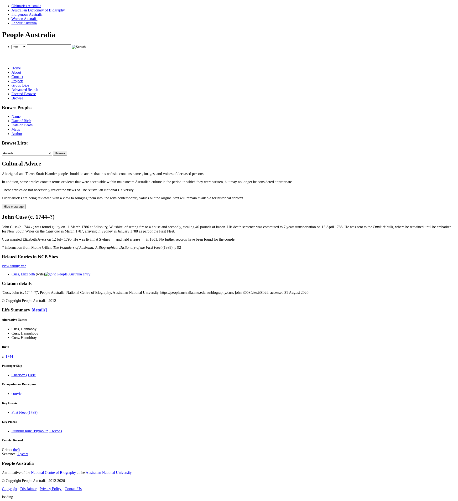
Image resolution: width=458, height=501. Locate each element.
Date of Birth (21, 121)
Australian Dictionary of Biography (38, 10)
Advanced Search (24, 90)
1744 (9, 356)
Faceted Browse (23, 94)
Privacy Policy (51, 489)
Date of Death (22, 125)
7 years (22, 454)
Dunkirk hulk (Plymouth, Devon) (36, 431)
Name (16, 116)
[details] (39, 309)
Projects (17, 81)
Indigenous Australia (26, 14)
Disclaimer (28, 489)
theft (16, 450)
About (16, 72)
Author (16, 134)
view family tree (14, 266)
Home (16, 68)
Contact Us (73, 489)
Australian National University (109, 472)
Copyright (9, 489)
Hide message (14, 206)
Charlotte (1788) (23, 375)
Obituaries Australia (26, 6)
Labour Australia (24, 23)
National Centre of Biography (53, 472)
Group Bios (20, 85)
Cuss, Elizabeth (23, 274)
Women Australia (24, 19)
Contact (17, 77)
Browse (17, 98)
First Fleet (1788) (24, 412)
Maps (15, 129)
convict (16, 394)
